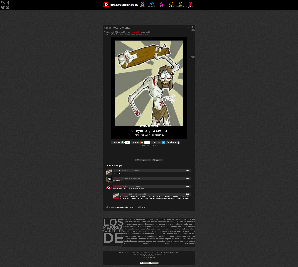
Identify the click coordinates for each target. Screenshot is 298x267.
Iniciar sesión (180, 7)
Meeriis (116, 178)
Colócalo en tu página (149, 145)
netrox (116, 170)
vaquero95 (135, 32)
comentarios (144, 160)
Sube (162, 7)
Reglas (152, 257)
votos (158, 160)
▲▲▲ (149, 259)
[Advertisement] (149, 15)
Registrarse (190, 7)
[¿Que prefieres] (193, 56)
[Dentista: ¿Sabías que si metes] (193, 29)
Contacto (146, 257)
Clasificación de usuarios (170, 252)
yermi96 (116, 186)
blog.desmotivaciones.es (149, 256)
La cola (142, 7)
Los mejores (152, 7)
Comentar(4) (145, 32)
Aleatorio (171, 7)
